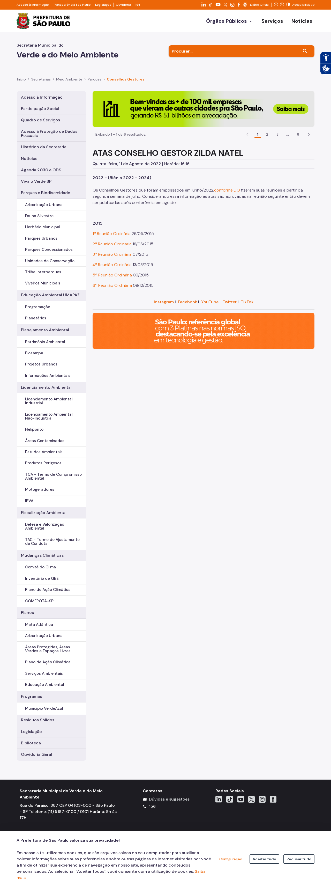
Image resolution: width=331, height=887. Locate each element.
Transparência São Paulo (72, 4)
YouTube (210, 302)
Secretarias (41, 79)
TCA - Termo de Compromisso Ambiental (53, 476)
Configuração (230, 859)
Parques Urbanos (41, 238)
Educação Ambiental (44, 684)
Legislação (103, 4)
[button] (308, 134)
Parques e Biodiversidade (45, 192)
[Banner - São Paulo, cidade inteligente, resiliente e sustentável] (203, 330)
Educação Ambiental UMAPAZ (50, 295)
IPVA (29, 500)
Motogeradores (39, 489)
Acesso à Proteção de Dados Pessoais (49, 133)
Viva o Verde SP (36, 181)
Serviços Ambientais (44, 673)
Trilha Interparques (43, 272)
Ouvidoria (123, 4)
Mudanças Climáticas (42, 555)
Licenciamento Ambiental (46, 387)
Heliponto (34, 429)
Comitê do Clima (40, 567)
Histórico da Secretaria (43, 147)
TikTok (247, 302)
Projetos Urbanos (41, 364)
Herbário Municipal (42, 227)
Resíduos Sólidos (37, 720)
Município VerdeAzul (44, 708)
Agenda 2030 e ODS (41, 170)
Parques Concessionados (49, 249)
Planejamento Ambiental (45, 330)
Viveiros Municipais (42, 283)
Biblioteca (31, 743)
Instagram (164, 302)
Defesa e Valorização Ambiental (44, 526)
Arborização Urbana (44, 204)
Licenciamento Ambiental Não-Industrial (49, 416)
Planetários (35, 318)
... (287, 134)
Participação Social (40, 108)
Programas (31, 696)
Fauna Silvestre (39, 215)
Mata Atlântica (39, 624)
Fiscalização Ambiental (43, 512)
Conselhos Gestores (126, 79)
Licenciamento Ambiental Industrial (49, 401)
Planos (27, 612)
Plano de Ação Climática (48, 589)
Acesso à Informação (42, 97)
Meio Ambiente (69, 79)
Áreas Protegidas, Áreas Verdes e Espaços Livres (48, 649)
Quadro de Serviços (40, 120)
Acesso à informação (33, 4)
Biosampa (34, 353)
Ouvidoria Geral (36, 754)
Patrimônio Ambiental (45, 341)
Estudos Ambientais (44, 452)
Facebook (187, 302)
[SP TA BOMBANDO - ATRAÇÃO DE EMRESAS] (203, 108)
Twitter (230, 302)
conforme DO (227, 190)
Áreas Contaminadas (44, 440)
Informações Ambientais (47, 375)
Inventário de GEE (42, 578)
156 (137, 4)
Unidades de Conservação (49, 260)
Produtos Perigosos (43, 463)
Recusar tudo (299, 859)
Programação (37, 307)
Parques (94, 79)
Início (21, 79)
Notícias (29, 158)
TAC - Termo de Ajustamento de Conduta (52, 541)
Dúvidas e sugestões (169, 799)
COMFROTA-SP (39, 601)
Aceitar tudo (264, 859)
